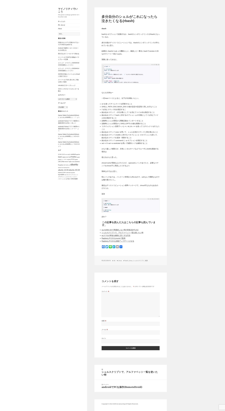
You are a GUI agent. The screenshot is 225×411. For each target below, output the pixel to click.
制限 (146, 261)
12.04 (59, 154)
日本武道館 (74, 179)
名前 (104, 321)
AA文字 (69, 154)
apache (78, 154)
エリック (70, 174)
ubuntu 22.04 (61, 172)
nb (72, 123)
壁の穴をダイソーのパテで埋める (68, 53)
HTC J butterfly (67, 159)
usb (65, 174)
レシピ (63, 179)
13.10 (66, 154)
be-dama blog (121, 404)
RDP (65, 165)
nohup (73, 161)
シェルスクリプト (68, 176)
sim (67, 165)
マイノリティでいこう (68, 10)
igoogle (76, 159)
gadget (78, 157)
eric (67, 157)
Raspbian (60, 165)
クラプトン (61, 176)
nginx (70, 161)
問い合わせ (61, 25)
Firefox (73, 157)
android (73, 154)
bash (60, 157)
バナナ (60, 179)
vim (67, 174)
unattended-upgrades (70, 172)
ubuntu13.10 (66, 167)
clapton (64, 157)
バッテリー (74, 176)
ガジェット (75, 174)
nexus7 (67, 161)
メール (105, 330)
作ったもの (61, 21)
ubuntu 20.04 (74, 170)
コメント (105, 291)
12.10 (63, 154)
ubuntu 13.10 (61, 167)
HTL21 (72, 159)
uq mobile (61, 174)
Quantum (77, 161)
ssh (69, 165)
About (60, 28)
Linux (63, 161)
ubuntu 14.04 (63, 170)
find (69, 157)
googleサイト (61, 159)
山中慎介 (68, 179)
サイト (104, 338)
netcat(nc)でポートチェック (66, 85)
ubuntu (74, 164)
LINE (59, 161)
